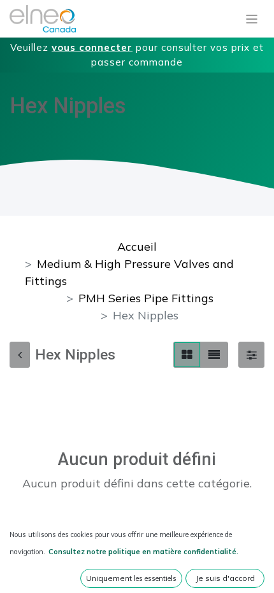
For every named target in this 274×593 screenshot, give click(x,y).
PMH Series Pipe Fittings (145, 298)
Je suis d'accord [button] (225, 578)
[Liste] (214, 355)
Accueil (137, 246)
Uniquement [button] (131, 578)
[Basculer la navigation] (252, 19)
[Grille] (187, 355)
